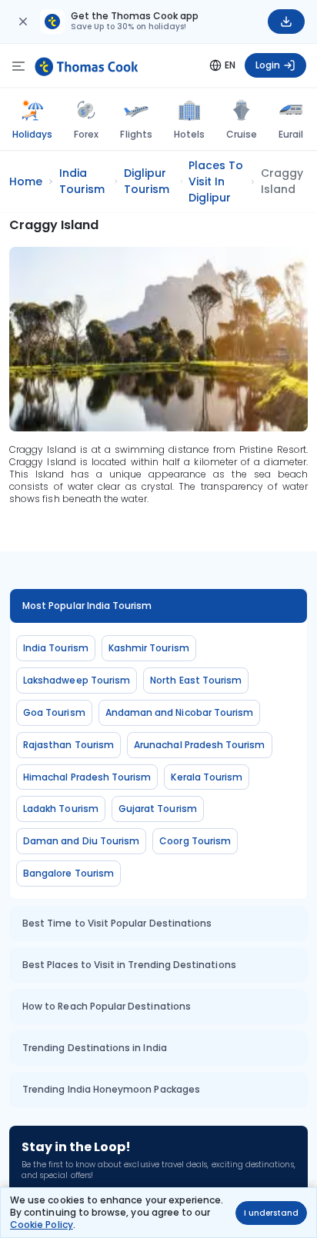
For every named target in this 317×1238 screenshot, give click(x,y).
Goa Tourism (54, 712)
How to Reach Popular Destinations (106, 1006)
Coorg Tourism (195, 840)
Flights (136, 134)
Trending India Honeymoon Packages (111, 1089)
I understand (271, 1213)
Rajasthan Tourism (68, 744)
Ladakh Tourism (60, 808)
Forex (86, 134)
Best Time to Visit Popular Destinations (117, 923)
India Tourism (55, 647)
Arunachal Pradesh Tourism (199, 744)
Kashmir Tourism (148, 647)
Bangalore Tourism (68, 873)
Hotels (189, 134)
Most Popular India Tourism (87, 605)
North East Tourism (196, 680)
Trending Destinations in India (94, 1047)
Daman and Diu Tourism (81, 840)
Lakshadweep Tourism (76, 680)
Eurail (291, 134)
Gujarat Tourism (157, 808)
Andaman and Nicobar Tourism (179, 712)
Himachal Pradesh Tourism (87, 777)
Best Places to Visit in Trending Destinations (129, 964)
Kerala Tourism (206, 777)
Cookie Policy (41, 1224)
